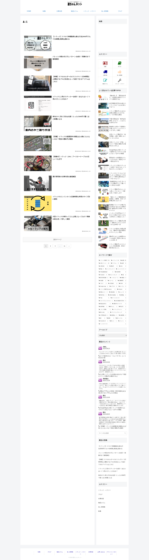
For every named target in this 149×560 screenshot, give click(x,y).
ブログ (49, 552)
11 (64, 246)
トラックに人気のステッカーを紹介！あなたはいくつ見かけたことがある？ (112, 470)
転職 (39, 552)
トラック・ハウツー (80, 553)
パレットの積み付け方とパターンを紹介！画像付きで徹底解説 (112, 454)
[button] (125, 433)
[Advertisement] (57, 28)
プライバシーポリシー (111, 553)
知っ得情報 (70, 552)
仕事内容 (90, 552)
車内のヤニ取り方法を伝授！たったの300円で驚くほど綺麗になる (111, 476)
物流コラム (60, 552)
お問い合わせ (101, 552)
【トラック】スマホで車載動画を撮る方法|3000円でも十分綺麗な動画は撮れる (110, 447)
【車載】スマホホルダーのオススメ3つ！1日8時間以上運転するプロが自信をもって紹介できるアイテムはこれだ (112, 462)
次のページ (57, 239)
